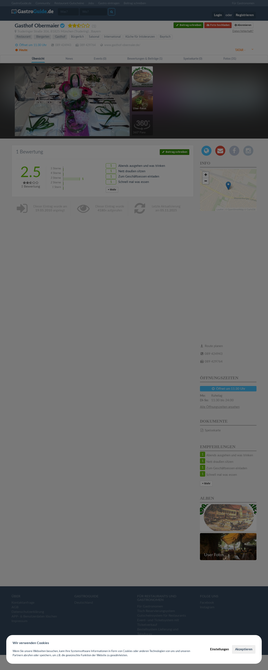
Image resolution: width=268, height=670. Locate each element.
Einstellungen (219, 649)
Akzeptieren (243, 649)
